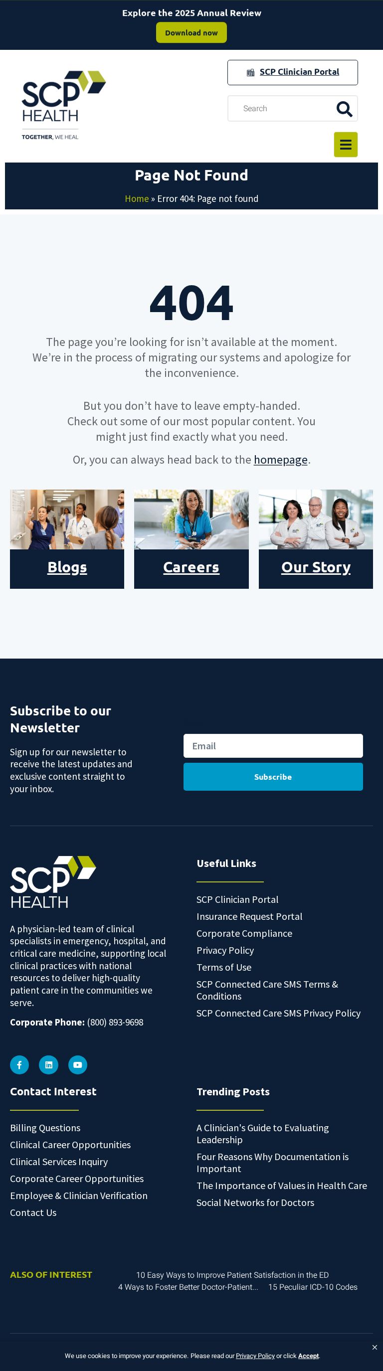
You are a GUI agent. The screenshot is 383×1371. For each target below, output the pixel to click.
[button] (375, 1347)
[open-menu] (346, 145)
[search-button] (344, 108)
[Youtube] (77, 1064)
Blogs (67, 566)
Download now (191, 32)
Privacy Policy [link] (255, 1356)
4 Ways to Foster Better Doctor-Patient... (188, 1287)
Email (194, 723)
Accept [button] (308, 1356)
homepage (281, 459)
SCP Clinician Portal (299, 71)
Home (137, 198)
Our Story (316, 566)
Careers (191, 566)
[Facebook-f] (19, 1064)
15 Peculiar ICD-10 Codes (313, 1287)
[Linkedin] (48, 1064)
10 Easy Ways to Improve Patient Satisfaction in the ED (232, 1275)
